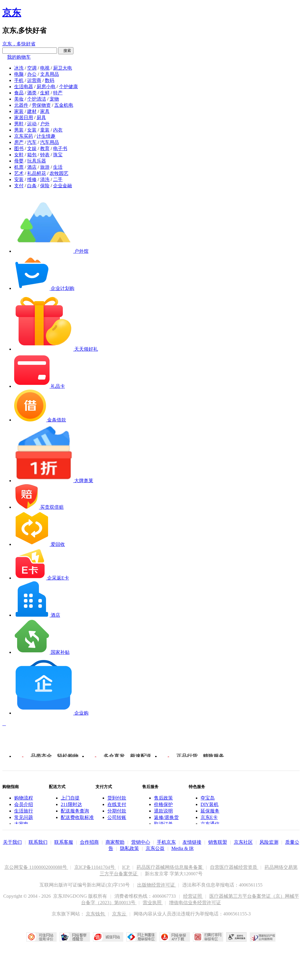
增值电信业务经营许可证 (195, 902)
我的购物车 (19, 57)
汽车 (32, 142)
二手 (58, 179)
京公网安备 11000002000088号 (36, 867)
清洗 (45, 179)
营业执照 (153, 902)
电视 (45, 67)
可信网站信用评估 (41, 937)
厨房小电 (46, 86)
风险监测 (269, 842)
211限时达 (71, 804)
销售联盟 (217, 842)
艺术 (19, 173)
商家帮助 (115, 842)
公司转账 (116, 817)
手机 (19, 80)
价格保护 (163, 804)
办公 (32, 74)
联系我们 (38, 842)
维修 (32, 179)
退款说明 (163, 810)
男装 (19, 129)
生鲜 (45, 92)
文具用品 (49, 74)
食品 (19, 92)
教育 (45, 148)
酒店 (32, 167)
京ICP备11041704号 (95, 867)
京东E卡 (209, 817)
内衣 (58, 129)
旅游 (45, 167)
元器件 (21, 105)
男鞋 (19, 123)
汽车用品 (49, 142)
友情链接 (192, 842)
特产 (58, 92)
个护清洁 (36, 98)
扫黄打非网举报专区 (208, 937)
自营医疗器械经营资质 (234, 867)
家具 (45, 111)
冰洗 (19, 67)
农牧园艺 (59, 173)
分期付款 (116, 810)
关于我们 (12, 842)
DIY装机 (210, 804)
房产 (19, 142)
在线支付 (116, 804)
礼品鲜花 (36, 173)
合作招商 (89, 842)
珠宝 (58, 154)
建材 (32, 111)
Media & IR (182, 848)
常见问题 (23, 817)
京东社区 (243, 842)
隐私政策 (129, 848)
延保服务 (210, 810)
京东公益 (155, 848)
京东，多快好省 (18, 43)
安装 (19, 179)
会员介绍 (23, 804)
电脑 (19, 74)
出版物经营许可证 (156, 884)
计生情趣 (46, 136)
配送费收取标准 (77, 817)
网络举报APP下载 (175, 937)
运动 (32, 123)
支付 (19, 185)
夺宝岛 (208, 797)
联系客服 (63, 842)
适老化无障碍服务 (236, 937)
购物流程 (23, 797)
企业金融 (62, 185)
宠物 (54, 98)
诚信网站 (108, 937)
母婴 (19, 160)
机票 (19, 167)
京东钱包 (96, 913)
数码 (49, 80)
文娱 (32, 148)
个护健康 (68, 86)
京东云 (119, 913)
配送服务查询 (75, 810)
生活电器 (23, 86)
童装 (45, 129)
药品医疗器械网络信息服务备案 (170, 867)
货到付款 (116, 797)
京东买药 (23, 136)
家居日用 (23, 117)
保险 (45, 185)
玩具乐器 (36, 160)
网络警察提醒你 (75, 937)
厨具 (41, 117)
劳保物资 (41, 105)
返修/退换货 (166, 817)
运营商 (34, 80)
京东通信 (210, 823)
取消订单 (163, 823)
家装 (19, 111)
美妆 (19, 98)
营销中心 (140, 842)
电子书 (60, 148)
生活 (58, 167)
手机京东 (166, 842)
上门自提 (70, 797)
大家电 (21, 823)
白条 (32, 185)
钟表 (45, 154)
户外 (45, 123)
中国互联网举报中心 (141, 937)
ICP (126, 867)
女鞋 (19, 154)
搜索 (65, 50)
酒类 (32, 92)
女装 (32, 129)
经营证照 (193, 896)
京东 (11, 12)
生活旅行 (23, 810)
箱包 (32, 154)
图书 (19, 148)
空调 (32, 67)
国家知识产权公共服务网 (263, 937)
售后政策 (163, 797)
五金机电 (63, 105)
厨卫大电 (62, 67)
